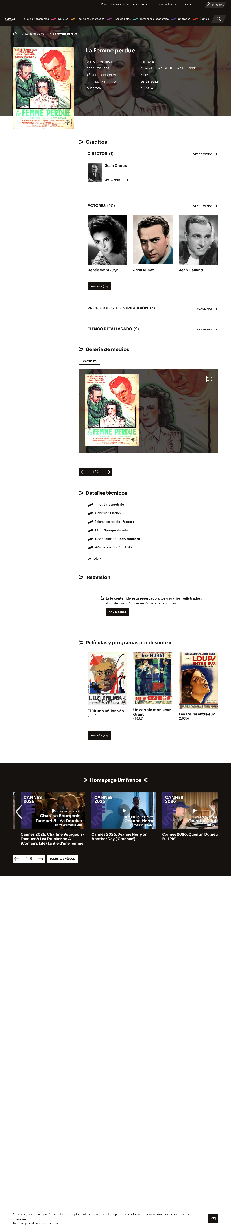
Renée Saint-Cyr (103, 270)
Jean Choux (148, 61)
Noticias (63, 19)
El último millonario (106, 711)
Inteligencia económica (154, 19)
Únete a (204, 19)
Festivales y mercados (90, 19)
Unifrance (184, 19)
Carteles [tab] (89, 361)
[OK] (213, 1218)
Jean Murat (143, 270)
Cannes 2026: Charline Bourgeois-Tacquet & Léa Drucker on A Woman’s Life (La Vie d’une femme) (45, 839)
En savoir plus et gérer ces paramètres (38, 1223)
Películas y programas (35, 19)
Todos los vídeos (62, 858)
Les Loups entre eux (197, 714)
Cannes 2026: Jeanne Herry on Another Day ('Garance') (111, 836)
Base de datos (122, 19)
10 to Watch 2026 (166, 4)
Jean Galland (191, 270)
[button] (209, 379)
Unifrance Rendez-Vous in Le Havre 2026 (122, 4)
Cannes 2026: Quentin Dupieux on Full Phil (185, 836)
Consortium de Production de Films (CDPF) (169, 68)
